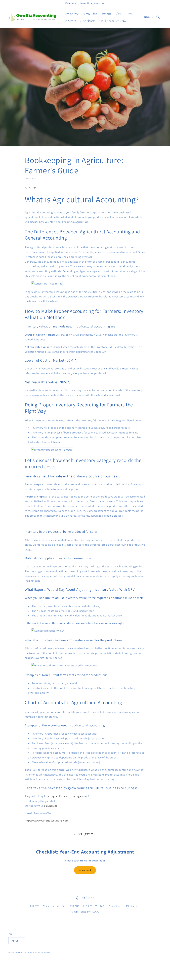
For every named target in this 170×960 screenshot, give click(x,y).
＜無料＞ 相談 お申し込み (85, 911)
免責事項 (75, 906)
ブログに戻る (87, 834)
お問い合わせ (130, 906)
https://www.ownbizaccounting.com (46, 820)
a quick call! (51, 806)
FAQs (102, 906)
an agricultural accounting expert (68, 796)
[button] (158, 17)
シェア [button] (32, 188)
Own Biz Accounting (24, 952)
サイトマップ (90, 906)
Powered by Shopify (41, 952)
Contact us (114, 906)
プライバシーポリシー (54, 906)
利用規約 (34, 906)
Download (85, 870)
